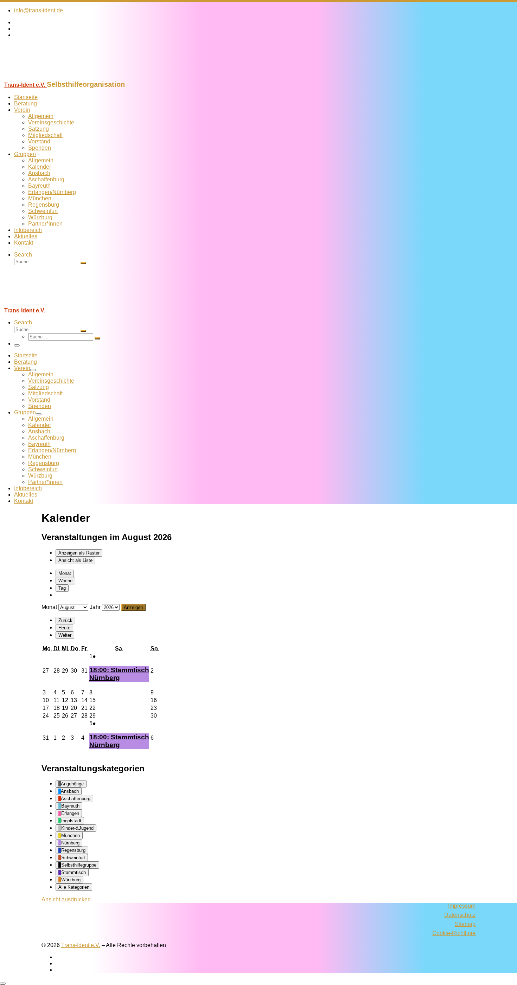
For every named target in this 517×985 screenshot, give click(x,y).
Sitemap (465, 924)
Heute (64, 627)
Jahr (95, 607)
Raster (79, 553)
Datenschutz (459, 915)
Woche (65, 580)
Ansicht (66, 899)
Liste (75, 560)
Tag (62, 588)
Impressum (461, 906)
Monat (64, 573)
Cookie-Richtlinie (453, 933)
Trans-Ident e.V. (80, 945)
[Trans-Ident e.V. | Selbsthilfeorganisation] (44, 77)
